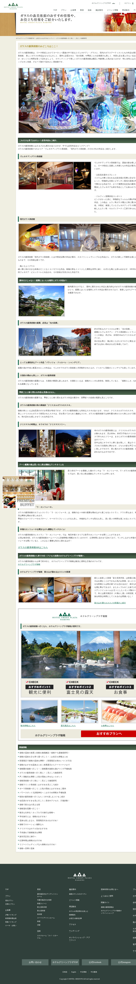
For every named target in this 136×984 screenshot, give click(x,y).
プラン (64, 10)
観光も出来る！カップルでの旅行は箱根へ (37, 812)
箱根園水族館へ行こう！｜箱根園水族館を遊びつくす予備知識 (46, 769)
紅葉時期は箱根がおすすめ (31, 840)
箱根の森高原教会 (107, 907)
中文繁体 (94, 972)
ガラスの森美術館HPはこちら (33, 547)
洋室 (38, 925)
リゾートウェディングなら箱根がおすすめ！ (38, 844)
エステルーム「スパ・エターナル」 (47, 937)
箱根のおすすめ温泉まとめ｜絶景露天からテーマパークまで (45, 765)
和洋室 (39, 914)
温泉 (90, 10)
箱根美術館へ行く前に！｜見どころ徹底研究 (38, 781)
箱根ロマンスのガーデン (78, 894)
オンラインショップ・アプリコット (79, 939)
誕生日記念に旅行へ (28, 836)
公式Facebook (95, 962)
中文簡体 (83, 972)
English (73, 972)
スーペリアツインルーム (46, 918)
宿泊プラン (9, 900)
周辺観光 (125, 10)
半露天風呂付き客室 (44, 900)
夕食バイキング (10, 915)
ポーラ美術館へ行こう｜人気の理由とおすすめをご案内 (43, 789)
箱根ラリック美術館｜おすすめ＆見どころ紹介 (39, 785)
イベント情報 (112, 10)
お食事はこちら (107, 726)
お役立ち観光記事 (75, 918)
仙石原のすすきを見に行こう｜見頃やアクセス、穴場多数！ (45, 801)
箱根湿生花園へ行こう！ (30, 808)
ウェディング (74, 931)
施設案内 (99, 10)
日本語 (64, 972)
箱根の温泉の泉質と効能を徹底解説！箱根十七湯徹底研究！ (45, 753)
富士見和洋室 (42, 907)
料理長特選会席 (10, 918)
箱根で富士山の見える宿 (30, 805)
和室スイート (42, 903)
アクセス (72, 924)
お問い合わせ (35, 962)
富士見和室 (41, 911)
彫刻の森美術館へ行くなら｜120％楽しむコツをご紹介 (42, 797)
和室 (38, 921)
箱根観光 (72, 915)
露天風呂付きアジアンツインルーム (47, 895)
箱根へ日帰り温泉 (27, 848)
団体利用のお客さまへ (109, 889)
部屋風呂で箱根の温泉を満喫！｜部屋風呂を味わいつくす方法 (46, 761)
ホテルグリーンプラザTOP (65, 962)
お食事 (73, 10)
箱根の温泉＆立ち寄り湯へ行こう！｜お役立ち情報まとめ (44, 757)
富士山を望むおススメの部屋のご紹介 (110, 603)
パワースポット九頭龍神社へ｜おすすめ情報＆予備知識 (43, 792)
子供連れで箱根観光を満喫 (31, 832)
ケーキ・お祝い (10, 925)
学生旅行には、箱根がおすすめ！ (33, 816)
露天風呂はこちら (68, 726)
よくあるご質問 (107, 896)
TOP (55, 10)
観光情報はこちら (28, 726)
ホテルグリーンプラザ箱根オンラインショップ (111, 912)
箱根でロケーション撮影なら (32, 824)
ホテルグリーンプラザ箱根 (29, 564)
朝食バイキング (10, 922)
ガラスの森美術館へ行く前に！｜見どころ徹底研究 (41, 773)
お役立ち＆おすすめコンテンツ (45, 38)
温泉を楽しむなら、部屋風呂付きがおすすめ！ (39, 820)
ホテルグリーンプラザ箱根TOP (26, 38)
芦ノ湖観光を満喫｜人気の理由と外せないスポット (41, 777)
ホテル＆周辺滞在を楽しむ (78, 911)
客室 (82, 10)
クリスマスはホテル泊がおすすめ (33, 828)
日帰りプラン (10, 904)
